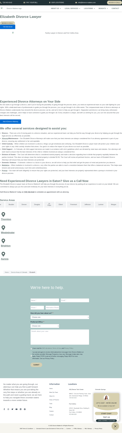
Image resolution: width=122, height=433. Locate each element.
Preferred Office (37, 322)
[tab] (11, 205)
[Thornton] (3, 214)
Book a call (114, 3)
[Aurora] (3, 254)
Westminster (8, 232)
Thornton (6, 219)
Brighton (6, 245)
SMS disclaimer (47, 348)
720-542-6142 (73, 398)
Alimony (5, 138)
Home (7, 272)
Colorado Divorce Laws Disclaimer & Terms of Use (50, 428)
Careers (68, 428)
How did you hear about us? (41, 313)
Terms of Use (57, 348)
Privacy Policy (68, 348)
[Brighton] (3, 241)
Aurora (4, 259)
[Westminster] (3, 227)
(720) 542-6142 (29, 192)
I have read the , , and (52, 348)
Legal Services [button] (71, 8)
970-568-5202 (73, 414)
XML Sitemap (88, 428)
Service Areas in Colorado (19, 272)
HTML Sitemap (78, 428)
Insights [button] (102, 8)
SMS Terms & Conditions (27, 428)
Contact (115, 8)
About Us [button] (55, 8)
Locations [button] (88, 8)
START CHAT (106, 414)
